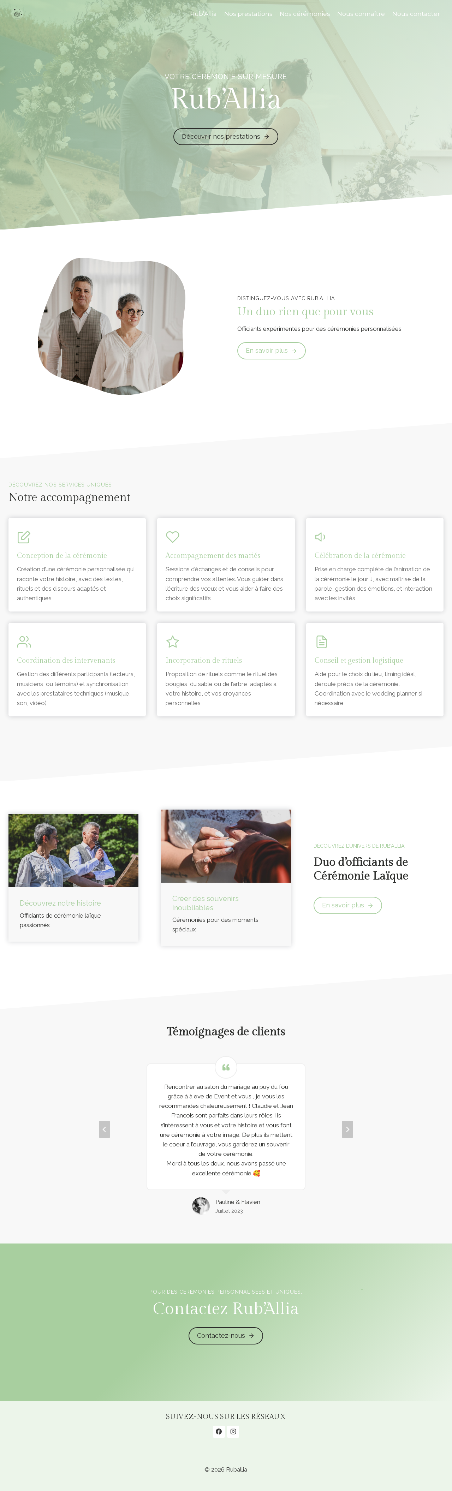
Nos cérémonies (305, 13)
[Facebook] (219, 1432)
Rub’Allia (203, 13)
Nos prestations (248, 13)
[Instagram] (233, 1432)
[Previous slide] (104, 1129)
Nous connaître (361, 13)
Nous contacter (416, 13)
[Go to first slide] (347, 1129)
